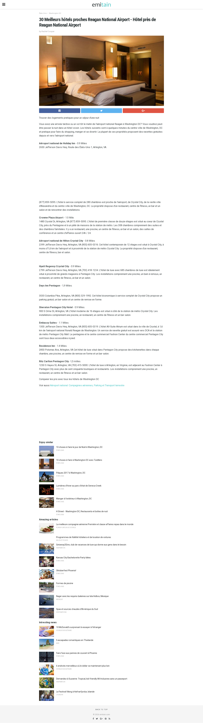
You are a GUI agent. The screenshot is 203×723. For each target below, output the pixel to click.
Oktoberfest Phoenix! (66, 570)
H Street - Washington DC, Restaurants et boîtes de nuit (82, 511)
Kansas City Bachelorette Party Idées (73, 557)
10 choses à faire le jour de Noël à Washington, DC (79, 447)
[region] (101, 175)
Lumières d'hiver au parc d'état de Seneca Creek (78, 486)
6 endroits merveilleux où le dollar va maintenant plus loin (83, 666)
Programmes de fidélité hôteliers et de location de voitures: (83, 537)
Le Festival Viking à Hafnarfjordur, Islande (75, 691)
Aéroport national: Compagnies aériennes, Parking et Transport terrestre (87, 385)
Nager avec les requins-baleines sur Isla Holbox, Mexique (82, 596)
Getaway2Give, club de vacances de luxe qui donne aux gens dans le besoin (91, 544)
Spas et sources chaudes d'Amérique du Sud (77, 609)
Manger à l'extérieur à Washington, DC (74, 498)
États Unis (43, 13)
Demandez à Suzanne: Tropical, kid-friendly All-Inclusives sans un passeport (91, 679)
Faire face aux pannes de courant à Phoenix (76, 653)
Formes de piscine (64, 583)
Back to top (101, 710)
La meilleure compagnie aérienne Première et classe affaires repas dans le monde (94, 524)
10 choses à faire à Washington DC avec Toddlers (79, 460)
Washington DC (55, 13)
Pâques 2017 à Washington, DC (70, 473)
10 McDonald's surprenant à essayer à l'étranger (78, 627)
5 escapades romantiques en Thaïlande (74, 640)
